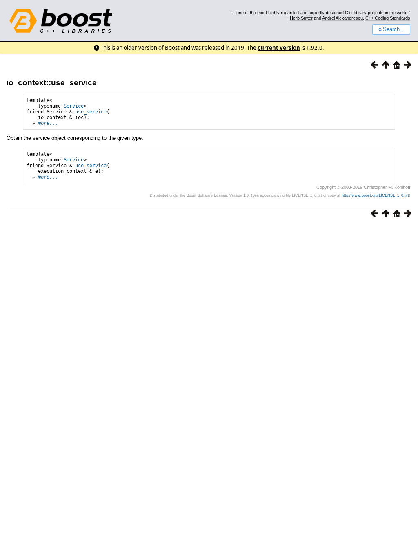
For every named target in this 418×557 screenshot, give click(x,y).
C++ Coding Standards (387, 17)
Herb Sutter (301, 17)
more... (48, 123)
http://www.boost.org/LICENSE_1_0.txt (375, 195)
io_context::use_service (52, 82)
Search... (394, 29)
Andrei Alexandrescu (342, 17)
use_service (91, 112)
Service (74, 106)
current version (279, 47)
